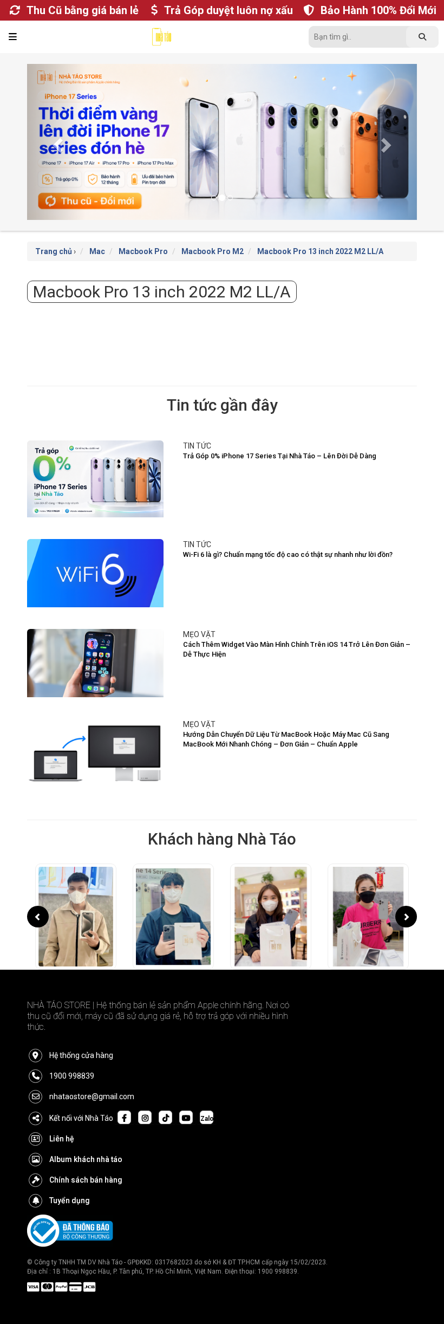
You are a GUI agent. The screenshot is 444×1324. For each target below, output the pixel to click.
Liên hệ (61, 1138)
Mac (97, 251)
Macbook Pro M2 (212, 251)
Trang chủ (53, 251)
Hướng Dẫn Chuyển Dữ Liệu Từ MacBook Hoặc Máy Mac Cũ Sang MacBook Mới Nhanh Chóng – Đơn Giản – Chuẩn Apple (286, 739)
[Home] (162, 40)
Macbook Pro (143, 251)
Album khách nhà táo (85, 1159)
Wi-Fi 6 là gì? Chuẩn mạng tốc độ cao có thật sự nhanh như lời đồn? (288, 554)
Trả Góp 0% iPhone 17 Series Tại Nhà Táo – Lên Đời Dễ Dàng (279, 456)
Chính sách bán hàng (85, 1180)
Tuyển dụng (69, 1200)
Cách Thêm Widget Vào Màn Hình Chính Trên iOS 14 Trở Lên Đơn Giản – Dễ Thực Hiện (296, 649)
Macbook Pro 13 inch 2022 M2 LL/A (320, 251)
